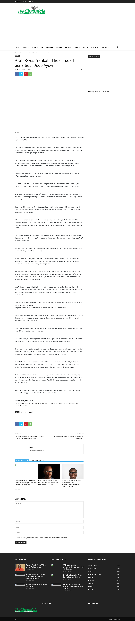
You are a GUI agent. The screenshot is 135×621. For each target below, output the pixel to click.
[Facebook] (17, 74)
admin (18, 69)
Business (35, 47)
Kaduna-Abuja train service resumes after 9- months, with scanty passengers (29, 437)
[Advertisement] (67, 30)
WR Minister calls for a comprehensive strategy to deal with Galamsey (73, 567)
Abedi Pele (23, 412)
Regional (104, 47)
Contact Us (30, 1)
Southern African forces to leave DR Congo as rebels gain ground (73, 586)
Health (85, 47)
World (93, 47)
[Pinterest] (26, 74)
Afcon (30, 412)
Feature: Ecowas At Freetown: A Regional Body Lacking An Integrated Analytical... (36, 576)
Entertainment (47, 47)
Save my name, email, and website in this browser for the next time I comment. (42, 538)
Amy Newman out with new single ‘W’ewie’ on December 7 (69, 437)
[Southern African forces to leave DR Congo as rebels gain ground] (56, 587)
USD (99, 91)
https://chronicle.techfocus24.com (37, 450)
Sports (77, 47)
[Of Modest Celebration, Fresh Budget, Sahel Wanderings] (56, 577)
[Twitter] (21, 74)
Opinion (59, 47)
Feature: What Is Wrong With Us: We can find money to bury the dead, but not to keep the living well (25, 482)
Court (24, 1)
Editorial (68, 47)
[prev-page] (16, 490)
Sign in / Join (18, 1)
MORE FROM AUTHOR (37, 460)
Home (18, 47)
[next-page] (19, 490)
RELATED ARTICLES (22, 460)
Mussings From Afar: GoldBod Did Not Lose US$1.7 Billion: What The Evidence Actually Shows (48, 482)
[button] (118, 48)
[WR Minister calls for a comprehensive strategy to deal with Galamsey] (56, 567)
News (25, 47)
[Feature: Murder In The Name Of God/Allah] (20, 587)
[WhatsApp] (30, 74)
